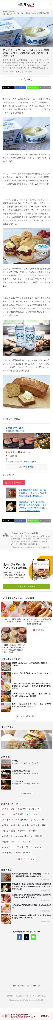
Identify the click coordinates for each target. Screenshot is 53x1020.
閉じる (2, 1016)
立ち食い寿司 (39, 825)
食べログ (36, 986)
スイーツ (8, 852)
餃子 (6, 841)
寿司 (6, 825)
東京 (19, 72)
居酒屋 (23, 809)
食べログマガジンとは (21, 986)
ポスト (7, 87)
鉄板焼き (8, 836)
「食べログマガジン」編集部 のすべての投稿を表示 (30, 547)
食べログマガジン (26, 5)
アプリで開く (20, 467)
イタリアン (9, 809)
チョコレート (24, 852)
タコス (16, 841)
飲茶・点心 (9, 831)
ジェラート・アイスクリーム (18, 847)
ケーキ (23, 831)
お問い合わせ (41, 996)
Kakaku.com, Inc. (16, 1000)
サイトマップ (29, 996)
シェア (19, 87)
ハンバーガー (39, 820)
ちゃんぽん (23, 836)
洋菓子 (30, 72)
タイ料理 (8, 820)
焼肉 (26, 825)
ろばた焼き (23, 820)
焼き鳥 (16, 825)
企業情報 (10, 996)
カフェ (27, 841)
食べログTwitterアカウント (26, 937)
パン (39, 847)
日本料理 (19, 814)
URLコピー (46, 87)
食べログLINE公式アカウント (33, 937)
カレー (7, 814)
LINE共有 (33, 87)
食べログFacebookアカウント (19, 937)
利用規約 (19, 996)
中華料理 (37, 836)
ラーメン (33, 814)
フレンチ (35, 809)
